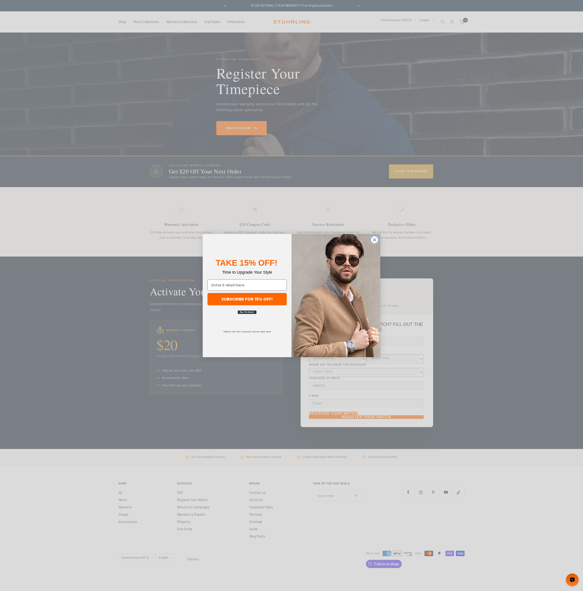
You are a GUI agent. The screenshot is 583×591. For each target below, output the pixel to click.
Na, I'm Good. (247, 312)
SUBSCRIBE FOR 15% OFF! (247, 299)
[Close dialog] (374, 240)
